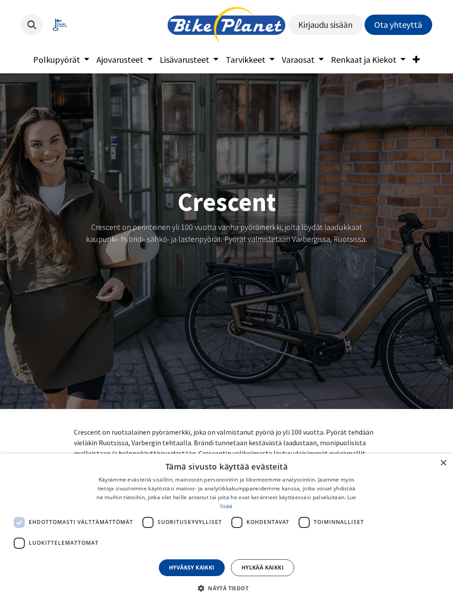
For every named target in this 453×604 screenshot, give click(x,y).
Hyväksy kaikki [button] (192, 567)
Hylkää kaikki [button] (263, 567)
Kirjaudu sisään (325, 24)
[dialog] (226, 529)
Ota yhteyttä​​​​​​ (398, 24)
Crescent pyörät (226, 279)
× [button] (443, 463)
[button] (32, 25)
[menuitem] (61, 60)
